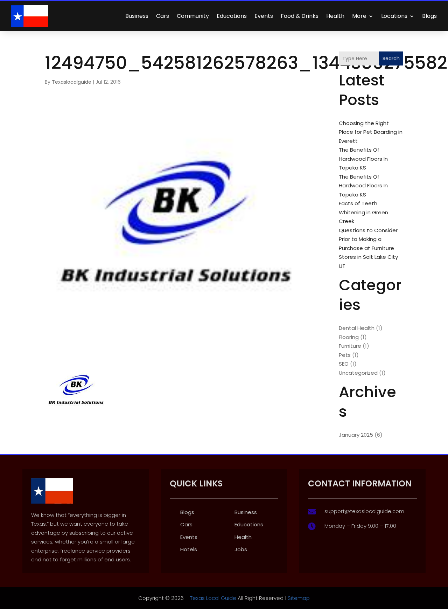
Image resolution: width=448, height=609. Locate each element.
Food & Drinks (299, 16)
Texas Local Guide (212, 598)
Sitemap (299, 598)
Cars (162, 16)
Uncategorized (358, 372)
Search (391, 58)
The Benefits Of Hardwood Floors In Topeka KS (363, 158)
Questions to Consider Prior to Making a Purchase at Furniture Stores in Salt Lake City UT (368, 248)
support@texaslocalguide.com (364, 511)
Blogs (429, 16)
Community (193, 16)
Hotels (188, 549)
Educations (232, 16)
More (359, 16)
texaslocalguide (71, 81)
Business (136, 16)
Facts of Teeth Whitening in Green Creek (363, 212)
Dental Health (356, 328)
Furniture (350, 346)
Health (335, 16)
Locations (394, 16)
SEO (344, 363)
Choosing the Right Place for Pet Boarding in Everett (370, 132)
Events (263, 16)
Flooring (349, 337)
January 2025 (356, 434)
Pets (345, 355)
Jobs (240, 549)
